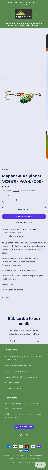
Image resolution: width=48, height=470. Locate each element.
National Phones (12, 383)
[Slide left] (18, 163)
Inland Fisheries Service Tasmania (20, 371)
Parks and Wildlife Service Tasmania (21, 377)
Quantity (5, 195)
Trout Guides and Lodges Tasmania (20, 365)
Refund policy (21, 458)
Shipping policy (32, 462)
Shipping (16, 190)
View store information (14, 236)
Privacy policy (34, 458)
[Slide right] (29, 163)
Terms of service (18, 462)
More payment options (24, 222)
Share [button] (7, 298)
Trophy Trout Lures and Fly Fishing (22, 455)
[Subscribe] (38, 341)
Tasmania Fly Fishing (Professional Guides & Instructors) (23, 358)
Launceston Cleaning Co (15, 388)
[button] (5, 14)
